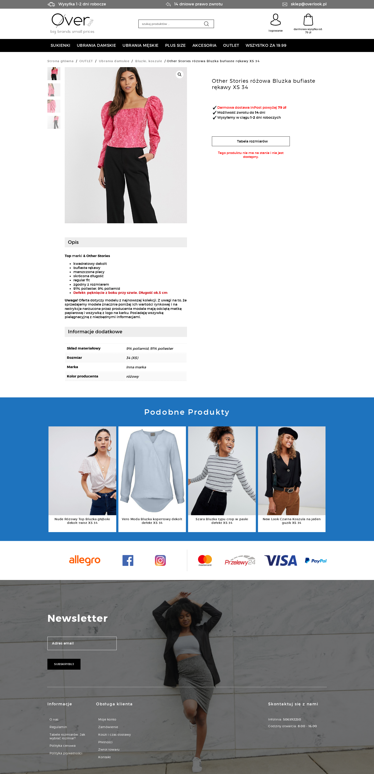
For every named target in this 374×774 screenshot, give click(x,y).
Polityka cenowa (63, 745)
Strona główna (60, 61)
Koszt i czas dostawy (114, 734)
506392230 (292, 719)
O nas (54, 719)
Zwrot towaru (109, 749)
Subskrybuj (64, 664)
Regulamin (58, 727)
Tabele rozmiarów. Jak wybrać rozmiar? (67, 736)
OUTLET (86, 61)
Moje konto (107, 719)
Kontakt (104, 757)
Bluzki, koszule (148, 61)
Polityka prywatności (66, 753)
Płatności (105, 742)
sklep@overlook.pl (309, 4)
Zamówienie (108, 727)
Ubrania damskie (114, 61)
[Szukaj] (206, 23)
